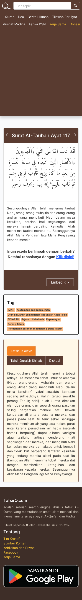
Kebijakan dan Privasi (19, 548)
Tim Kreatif (11, 539)
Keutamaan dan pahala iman (33, 309)
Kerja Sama (57, 24)
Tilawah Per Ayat (64, 17)
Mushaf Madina (14, 24)
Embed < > (60, 282)
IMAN (11, 309)
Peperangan (53, 319)
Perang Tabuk (16, 324)
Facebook (10, 552)
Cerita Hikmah (38, 17)
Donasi (75, 24)
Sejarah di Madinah (32, 319)
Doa (21, 17)
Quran (9, 17)
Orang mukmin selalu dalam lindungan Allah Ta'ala (37, 314)
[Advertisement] (41, 73)
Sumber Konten (14, 543)
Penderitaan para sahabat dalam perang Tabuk (35, 328)
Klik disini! (65, 257)
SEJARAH (13, 319)
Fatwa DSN (37, 24)
